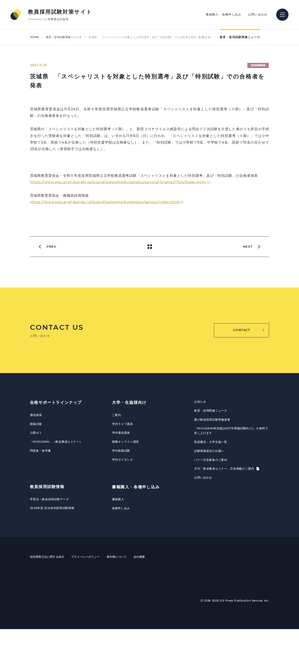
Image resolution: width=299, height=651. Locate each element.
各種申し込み (121, 508)
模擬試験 (36, 424)
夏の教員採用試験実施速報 (212, 419)
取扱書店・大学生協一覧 (210, 442)
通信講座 (36, 415)
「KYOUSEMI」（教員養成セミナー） (56, 441)
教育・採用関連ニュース (210, 410)
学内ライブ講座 (122, 424)
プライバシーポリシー (85, 556)
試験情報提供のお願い (209, 451)
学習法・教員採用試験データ (49, 499)
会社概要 (139, 556)
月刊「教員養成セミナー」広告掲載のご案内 (224, 468)
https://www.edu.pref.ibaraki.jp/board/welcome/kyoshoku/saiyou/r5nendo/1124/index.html (118, 182)
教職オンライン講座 (125, 441)
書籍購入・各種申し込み (223, 14)
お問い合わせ (257, 14)
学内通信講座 (121, 432)
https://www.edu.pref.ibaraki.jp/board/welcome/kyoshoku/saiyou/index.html (105, 202)
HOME (34, 37)
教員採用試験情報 (47, 486)
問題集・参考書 (40, 450)
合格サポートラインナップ (56, 402)
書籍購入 (118, 499)
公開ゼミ (36, 432)
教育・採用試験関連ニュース (64, 37)
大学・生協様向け (129, 402)
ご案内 (116, 415)
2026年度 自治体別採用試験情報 (52, 508)
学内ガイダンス (122, 459)
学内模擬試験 (121, 450)
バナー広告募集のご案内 (210, 459)
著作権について (117, 556)
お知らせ (204, 37)
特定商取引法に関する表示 (47, 556)
